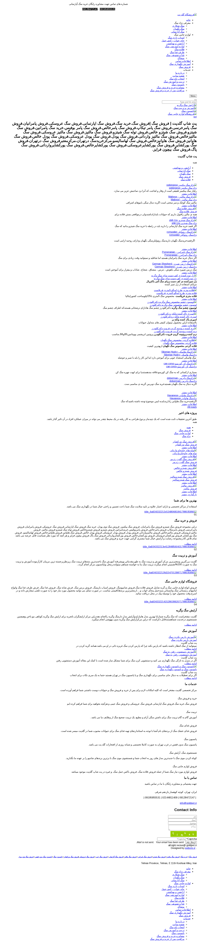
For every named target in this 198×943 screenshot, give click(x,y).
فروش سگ (185, 176)
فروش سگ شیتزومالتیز (184, 479)
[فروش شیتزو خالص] (185, 468)
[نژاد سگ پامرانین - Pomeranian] (179, 252)
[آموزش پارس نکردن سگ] (183, 637)
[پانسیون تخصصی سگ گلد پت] (189, 111)
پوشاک (181, 906)
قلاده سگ (186, 179)
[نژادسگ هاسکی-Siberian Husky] (179, 352)
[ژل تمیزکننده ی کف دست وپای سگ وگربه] (174, 275)
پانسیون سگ (57, 857)
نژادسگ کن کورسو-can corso (181, 366)
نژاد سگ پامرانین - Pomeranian (180, 255)
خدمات (187, 918)
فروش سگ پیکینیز (172, 857)
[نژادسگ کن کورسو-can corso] (180, 363)
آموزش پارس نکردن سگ (184, 640)
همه (189, 427)
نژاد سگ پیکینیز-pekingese (183, 188)
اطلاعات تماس (183, 909)
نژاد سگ (186, 436)
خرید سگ (184, 857)
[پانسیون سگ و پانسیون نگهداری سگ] (177, 666)
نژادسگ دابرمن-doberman (183, 381)
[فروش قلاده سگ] (187, 208)
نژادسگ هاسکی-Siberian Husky (180, 354)
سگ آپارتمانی (184, 170)
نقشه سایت (178, 924)
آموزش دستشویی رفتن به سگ (181, 654)
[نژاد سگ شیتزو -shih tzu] (183, 220)
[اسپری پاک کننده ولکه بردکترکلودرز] (177, 313)
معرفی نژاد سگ (182, 871)
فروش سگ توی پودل (25, 857)
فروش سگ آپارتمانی (116, 857)
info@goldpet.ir (188, 803)
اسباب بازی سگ (176, 886)
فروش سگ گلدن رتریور (184, 462)
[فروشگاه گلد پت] (187, 14)
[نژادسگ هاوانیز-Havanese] (182, 395)
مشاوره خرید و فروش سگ (170, 936)
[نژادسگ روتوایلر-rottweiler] (182, 232)
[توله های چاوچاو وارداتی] (183, 450)
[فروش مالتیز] (189, 485)
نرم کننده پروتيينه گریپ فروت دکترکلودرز (175, 331)
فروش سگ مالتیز (130, 857)
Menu (193, 96)
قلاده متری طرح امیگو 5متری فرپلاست (176, 293)
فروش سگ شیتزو (159, 857)
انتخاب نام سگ (176, 927)
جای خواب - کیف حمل (172, 889)
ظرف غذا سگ (177, 901)
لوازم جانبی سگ (182, 433)
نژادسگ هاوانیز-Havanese (183, 398)
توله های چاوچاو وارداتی (184, 453)
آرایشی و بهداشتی (181, 168)
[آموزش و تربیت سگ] (185, 108)
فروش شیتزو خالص (186, 471)
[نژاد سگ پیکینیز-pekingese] (182, 185)
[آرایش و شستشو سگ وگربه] (187, 105)
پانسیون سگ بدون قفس (43, 857)
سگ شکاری (178, 874)
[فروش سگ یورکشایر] (185, 441)
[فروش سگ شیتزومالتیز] (183, 477)
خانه (188, 868)
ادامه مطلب (190, 544)
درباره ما (179, 921)
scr (195, 116)
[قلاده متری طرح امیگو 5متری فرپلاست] (175, 290)
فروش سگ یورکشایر (186, 444)
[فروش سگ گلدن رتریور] (183, 459)
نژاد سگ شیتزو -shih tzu (184, 223)
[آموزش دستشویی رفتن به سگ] (180, 651)
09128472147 (90, 9)
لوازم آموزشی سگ (174, 895)
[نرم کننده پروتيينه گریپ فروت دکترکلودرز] (174, 328)
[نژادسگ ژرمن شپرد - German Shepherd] (174, 263)
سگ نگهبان (185, 173)
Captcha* (191, 839)
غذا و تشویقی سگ (175, 904)
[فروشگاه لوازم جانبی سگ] (182, 114)
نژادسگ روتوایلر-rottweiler (183, 235)
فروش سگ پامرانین (145, 857)
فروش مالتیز (190, 488)
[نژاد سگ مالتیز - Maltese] (182, 196)
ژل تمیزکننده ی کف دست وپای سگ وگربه (175, 278)
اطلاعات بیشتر (189, 193)
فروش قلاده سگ (188, 211)
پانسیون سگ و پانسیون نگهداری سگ (178, 669)
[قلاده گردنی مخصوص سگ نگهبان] (178, 340)
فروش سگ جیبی (101, 857)
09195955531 (107, 9)
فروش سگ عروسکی (86, 857)
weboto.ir (190, 848)
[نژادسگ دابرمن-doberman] (182, 378)
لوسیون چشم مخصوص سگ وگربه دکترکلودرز (173, 305)
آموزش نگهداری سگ (180, 912)
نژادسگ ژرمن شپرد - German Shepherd (176, 266)
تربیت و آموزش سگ (174, 930)
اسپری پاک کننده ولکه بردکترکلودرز (179, 316)
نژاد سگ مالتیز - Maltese (184, 199)
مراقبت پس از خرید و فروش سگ (167, 939)
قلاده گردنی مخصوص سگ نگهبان (180, 343)
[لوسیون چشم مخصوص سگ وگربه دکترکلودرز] (172, 302)
